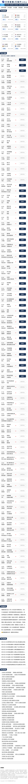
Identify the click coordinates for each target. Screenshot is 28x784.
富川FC (8, 108)
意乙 (2, 306)
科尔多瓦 (9, 359)
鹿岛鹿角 (9, 75)
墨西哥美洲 (9, 486)
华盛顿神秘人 (10, 397)
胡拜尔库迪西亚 (10, 239)
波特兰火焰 (9, 448)
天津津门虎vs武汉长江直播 (8, 756)
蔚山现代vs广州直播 (19, 728)
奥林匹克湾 (9, 579)
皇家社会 (9, 71)
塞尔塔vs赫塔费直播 (6, 726)
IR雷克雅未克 (10, 366)
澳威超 (2, 562)
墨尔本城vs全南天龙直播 (7, 698)
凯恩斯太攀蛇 (10, 497)
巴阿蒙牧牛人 (10, 421)
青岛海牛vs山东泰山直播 (7, 683)
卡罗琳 (8, 557)
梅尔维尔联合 (10, 470)
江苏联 (2, 159)
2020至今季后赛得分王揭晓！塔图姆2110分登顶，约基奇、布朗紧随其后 (13, 624)
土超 (2, 300)
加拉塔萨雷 (9, 300)
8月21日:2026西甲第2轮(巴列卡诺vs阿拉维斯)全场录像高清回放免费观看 (13, 642)
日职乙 (2, 568)
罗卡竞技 (9, 271)
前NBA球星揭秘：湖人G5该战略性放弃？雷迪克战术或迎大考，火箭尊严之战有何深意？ (13, 627)
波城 (8, 211)
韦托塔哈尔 (9, 320)
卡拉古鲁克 (9, 293)
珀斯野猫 (9, 495)
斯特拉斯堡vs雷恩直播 (7, 713)
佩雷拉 (8, 426)
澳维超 (2, 508)
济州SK (8, 119)
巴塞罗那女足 (10, 244)
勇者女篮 (9, 190)
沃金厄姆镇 (9, 350)
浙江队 (8, 153)
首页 (2, 4)
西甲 (2, 71)
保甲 (2, 284)
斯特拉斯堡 (9, 60)
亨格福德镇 (9, 348)
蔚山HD (8, 115)
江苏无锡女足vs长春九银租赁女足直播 (10, 700)
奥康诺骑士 (9, 524)
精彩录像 (21, 4)
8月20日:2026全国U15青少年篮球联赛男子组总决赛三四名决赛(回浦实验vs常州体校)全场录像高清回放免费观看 (13, 659)
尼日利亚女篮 (10, 257)
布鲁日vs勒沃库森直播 (7, 691)
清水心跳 (9, 93)
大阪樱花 (9, 91)
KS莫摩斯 (9, 290)
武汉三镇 (9, 135)
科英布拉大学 (10, 371)
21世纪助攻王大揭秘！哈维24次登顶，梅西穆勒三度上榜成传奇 (13, 617)
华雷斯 (8, 484)
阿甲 (2, 388)
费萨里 (8, 233)
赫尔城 (8, 140)
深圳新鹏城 (9, 151)
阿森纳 (8, 64)
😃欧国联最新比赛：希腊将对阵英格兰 (10, 632)
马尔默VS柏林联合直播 (7, 674)
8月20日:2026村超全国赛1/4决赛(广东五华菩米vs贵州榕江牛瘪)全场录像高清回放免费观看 (13, 647)
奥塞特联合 (9, 355)
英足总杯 (3, 339)
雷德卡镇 (9, 337)
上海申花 (9, 148)
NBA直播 (10, 7)
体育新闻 (16, 4)
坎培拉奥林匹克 (10, 501)
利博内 (8, 260)
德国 (8, 310)
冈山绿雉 (9, 80)
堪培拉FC (9, 511)
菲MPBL (3, 590)
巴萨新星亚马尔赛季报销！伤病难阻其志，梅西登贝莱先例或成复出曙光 (14, 614)
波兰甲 (2, 289)
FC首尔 (8, 126)
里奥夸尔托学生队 (11, 386)
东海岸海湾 (9, 475)
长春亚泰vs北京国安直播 (7, 745)
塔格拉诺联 (9, 528)
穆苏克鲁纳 (9, 410)
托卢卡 (8, 491)
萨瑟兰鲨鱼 (9, 561)
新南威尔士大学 (10, 593)
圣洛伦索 (9, 388)
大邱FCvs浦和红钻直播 (20, 702)
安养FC (8, 124)
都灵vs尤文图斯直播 (19, 754)
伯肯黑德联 (9, 550)
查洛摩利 (9, 282)
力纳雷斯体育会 (10, 328)
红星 (8, 197)
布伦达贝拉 (9, 502)
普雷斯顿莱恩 (10, 584)
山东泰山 (9, 180)
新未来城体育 (10, 235)
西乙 (2, 360)
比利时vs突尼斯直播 (6, 672)
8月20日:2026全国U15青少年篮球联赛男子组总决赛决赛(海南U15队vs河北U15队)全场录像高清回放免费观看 (13, 654)
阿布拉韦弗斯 (10, 588)
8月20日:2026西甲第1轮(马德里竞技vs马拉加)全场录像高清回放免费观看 (13, 662)
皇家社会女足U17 (11, 457)
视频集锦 (25, 4)
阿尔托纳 (9, 544)
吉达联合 (9, 240)
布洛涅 (8, 195)
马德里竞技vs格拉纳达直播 (8, 715)
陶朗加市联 (9, 481)
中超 (2, 137)
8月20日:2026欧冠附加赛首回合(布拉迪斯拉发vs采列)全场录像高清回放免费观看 (14, 664)
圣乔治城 (9, 562)
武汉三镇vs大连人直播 (20, 732)
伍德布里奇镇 (10, 342)
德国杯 (2, 333)
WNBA (2, 393)
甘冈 (8, 219)
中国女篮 (9, 186)
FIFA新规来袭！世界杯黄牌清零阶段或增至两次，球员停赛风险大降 (13, 612)
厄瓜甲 (2, 410)
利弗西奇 (9, 353)
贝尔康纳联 (9, 513)
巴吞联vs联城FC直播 (18, 713)
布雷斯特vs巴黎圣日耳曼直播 (8, 681)
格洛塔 (8, 364)
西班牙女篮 (9, 255)
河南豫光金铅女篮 (11, 571)
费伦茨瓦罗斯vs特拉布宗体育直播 (9, 741)
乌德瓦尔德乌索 (10, 279)
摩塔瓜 (8, 435)
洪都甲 (2, 437)
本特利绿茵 (9, 508)
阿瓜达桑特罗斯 (10, 419)
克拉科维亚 (9, 288)
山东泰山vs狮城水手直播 (7, 702)
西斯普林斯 (9, 479)
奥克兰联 (9, 577)
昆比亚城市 (9, 522)
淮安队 (8, 170)
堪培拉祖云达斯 (10, 530)
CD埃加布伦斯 (10, 315)
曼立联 (8, 595)
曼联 (8, 142)
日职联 (2, 77)
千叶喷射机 (9, 535)
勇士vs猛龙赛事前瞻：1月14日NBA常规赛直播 (11, 629)
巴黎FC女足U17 (10, 464)
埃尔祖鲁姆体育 (10, 299)
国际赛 (2, 311)
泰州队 (8, 168)
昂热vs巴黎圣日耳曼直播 (7, 728)
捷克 (8, 311)
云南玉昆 (9, 175)
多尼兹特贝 (9, 251)
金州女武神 (9, 393)
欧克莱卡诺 (9, 601)
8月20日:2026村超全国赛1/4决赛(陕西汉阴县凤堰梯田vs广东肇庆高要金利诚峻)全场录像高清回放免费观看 (13, 644)
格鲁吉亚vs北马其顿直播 (7, 732)
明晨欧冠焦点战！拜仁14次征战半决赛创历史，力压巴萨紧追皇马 (13, 609)
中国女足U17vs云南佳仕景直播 (9, 704)
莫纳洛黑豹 (9, 519)
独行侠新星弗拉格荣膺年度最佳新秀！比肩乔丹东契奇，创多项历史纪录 (14, 619)
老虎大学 (9, 430)
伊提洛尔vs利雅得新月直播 (8, 717)
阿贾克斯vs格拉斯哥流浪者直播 (9, 711)
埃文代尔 (9, 546)
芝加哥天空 (9, 391)
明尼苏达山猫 (10, 399)
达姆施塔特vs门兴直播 (20, 745)
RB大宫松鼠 (9, 568)
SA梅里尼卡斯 (10, 262)
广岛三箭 (9, 102)
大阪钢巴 (9, 99)
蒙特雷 (8, 442)
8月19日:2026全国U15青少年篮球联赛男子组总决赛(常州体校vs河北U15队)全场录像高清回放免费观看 (13, 657)
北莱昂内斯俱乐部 (11, 413)
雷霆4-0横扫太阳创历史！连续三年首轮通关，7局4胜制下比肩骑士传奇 (13, 622)
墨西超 (2, 431)
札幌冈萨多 (9, 566)
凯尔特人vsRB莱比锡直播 (7, 754)
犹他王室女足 (10, 453)
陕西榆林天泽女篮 (11, 573)
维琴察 (8, 304)
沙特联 (2, 235)
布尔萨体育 (9, 295)
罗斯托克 (9, 331)
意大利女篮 (9, 184)
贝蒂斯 (8, 70)
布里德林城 (9, 339)
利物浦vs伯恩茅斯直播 (20, 683)
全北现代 (9, 113)
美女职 (2, 453)
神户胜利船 (9, 131)
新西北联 (3, 470)
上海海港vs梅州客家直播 (7, 743)
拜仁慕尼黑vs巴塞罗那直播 (8, 687)
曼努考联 (9, 468)
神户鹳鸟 (9, 533)
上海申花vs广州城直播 (7, 747)
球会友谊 (3, 246)
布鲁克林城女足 (10, 402)
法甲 (2, 60)
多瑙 (8, 284)
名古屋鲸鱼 (9, 97)
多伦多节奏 (9, 446)
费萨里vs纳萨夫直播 (6, 724)
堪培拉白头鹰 (10, 517)
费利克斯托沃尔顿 (11, 344)
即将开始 (22, 76)
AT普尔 (8, 273)
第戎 (8, 202)
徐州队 (8, 164)
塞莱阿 (8, 266)
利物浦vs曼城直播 (6, 685)
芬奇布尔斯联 (10, 551)
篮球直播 (12, 4)
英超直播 (20, 7)
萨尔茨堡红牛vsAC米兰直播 (8, 696)
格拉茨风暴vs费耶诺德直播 (8, 752)
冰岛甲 (2, 224)
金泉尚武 (9, 120)
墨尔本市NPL (10, 506)
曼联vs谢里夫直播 (18, 747)
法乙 (2, 197)
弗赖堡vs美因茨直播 (17, 672)
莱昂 (8, 441)
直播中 (22, 59)
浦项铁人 (9, 109)
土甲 (2, 295)
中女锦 (2, 573)
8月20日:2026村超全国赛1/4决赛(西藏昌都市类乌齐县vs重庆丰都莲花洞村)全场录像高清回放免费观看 (13, 649)
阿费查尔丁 (9, 224)
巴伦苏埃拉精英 (10, 590)
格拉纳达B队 (9, 322)
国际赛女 (3, 186)
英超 (2, 66)
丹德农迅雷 (9, 599)
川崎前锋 (9, 104)
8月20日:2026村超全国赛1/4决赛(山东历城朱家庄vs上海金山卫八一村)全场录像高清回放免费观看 (13, 652)
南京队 (8, 159)
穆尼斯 (8, 228)
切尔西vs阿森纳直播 (20, 696)
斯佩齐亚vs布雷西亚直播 (7, 758)
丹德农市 (9, 582)
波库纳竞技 (9, 317)
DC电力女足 (9, 404)
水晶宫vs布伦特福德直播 (19, 674)
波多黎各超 (3, 420)
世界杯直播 (3, 7)
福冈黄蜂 (9, 77)
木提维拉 (9, 250)
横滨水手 (9, 130)
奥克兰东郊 (9, 473)
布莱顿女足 (9, 246)
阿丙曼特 (3, 229)
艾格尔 (8, 222)
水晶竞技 (9, 377)
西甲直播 (26, 7)
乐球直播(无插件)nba (16, 2)
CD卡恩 (8, 268)
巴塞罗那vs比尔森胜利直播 (8, 719)
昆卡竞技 (9, 408)
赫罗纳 (8, 360)
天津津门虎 (9, 137)
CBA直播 (15, 7)
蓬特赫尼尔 (9, 326)
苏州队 (8, 157)
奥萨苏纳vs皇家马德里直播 (19, 726)
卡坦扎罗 (9, 306)
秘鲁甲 (2, 377)
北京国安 (9, 173)
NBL (2, 497)
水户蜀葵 (9, 88)
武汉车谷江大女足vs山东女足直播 (9, 730)
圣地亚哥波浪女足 (11, 451)
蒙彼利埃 (9, 208)
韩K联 (2, 109)
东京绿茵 (9, 82)
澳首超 (2, 502)
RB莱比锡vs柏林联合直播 (18, 724)
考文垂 (8, 66)
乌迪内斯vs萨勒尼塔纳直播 (8, 709)
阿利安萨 (9, 424)
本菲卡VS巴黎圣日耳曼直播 (8, 676)
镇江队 (8, 162)
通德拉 (8, 370)
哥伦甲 (2, 382)
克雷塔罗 (9, 490)
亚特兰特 (9, 431)
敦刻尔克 (9, 206)
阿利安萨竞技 (10, 375)
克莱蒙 (8, 200)
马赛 (8, 59)
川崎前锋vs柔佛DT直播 (18, 689)
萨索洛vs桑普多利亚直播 (17, 685)
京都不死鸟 (9, 86)
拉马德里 (9, 230)
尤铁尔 (8, 277)
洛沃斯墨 (9, 437)
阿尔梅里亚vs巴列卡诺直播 (8, 739)
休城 (8, 555)
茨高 (8, 382)
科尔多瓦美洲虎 (10, 381)
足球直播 (7, 4)
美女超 (2, 404)
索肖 (8, 217)
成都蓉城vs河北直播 (20, 687)
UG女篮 (8, 191)
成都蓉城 (9, 146)
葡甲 (2, 371)
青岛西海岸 (9, 179)
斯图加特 (9, 333)
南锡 (8, 213)
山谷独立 (9, 415)
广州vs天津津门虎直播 (7, 737)
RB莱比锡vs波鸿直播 (6, 689)
